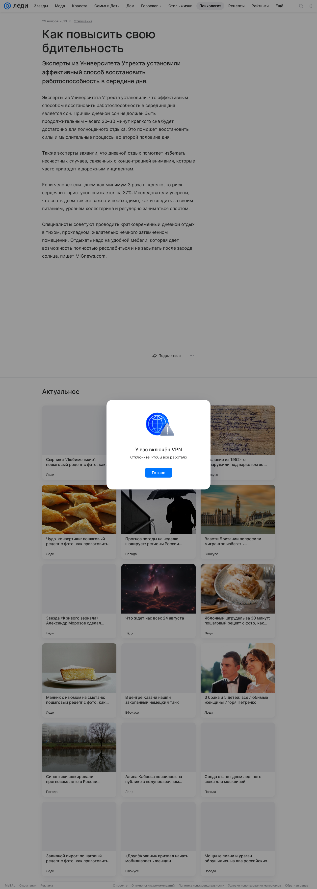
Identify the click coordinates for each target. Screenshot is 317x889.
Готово (158, 472)
